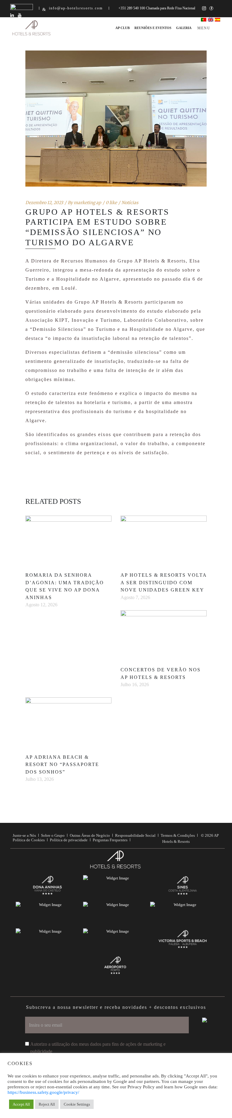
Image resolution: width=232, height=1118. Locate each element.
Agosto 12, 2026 (41, 604)
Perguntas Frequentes (110, 840)
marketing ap (87, 202)
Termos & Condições (178, 835)
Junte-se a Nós (24, 835)
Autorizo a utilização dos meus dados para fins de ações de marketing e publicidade (98, 1047)
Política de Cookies (29, 840)
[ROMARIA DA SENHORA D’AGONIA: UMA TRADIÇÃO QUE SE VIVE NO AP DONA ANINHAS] (68, 540)
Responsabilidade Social (135, 835)
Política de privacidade (69, 840)
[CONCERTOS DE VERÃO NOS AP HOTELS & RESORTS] (164, 634)
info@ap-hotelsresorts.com (76, 8)
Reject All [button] (47, 1104)
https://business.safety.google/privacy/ (43, 1092)
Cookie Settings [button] (77, 1104)
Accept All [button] (21, 1104)
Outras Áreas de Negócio (90, 835)
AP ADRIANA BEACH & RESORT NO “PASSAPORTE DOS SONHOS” (62, 765)
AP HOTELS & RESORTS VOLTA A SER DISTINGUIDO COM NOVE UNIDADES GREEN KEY (164, 582)
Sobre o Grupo (53, 835)
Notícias (129, 202)
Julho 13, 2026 (39, 779)
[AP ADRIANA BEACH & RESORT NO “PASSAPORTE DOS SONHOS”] (68, 721)
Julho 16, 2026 (135, 684)
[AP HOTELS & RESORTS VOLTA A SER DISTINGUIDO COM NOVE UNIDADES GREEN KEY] (164, 540)
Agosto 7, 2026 (135, 597)
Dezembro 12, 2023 (44, 202)
